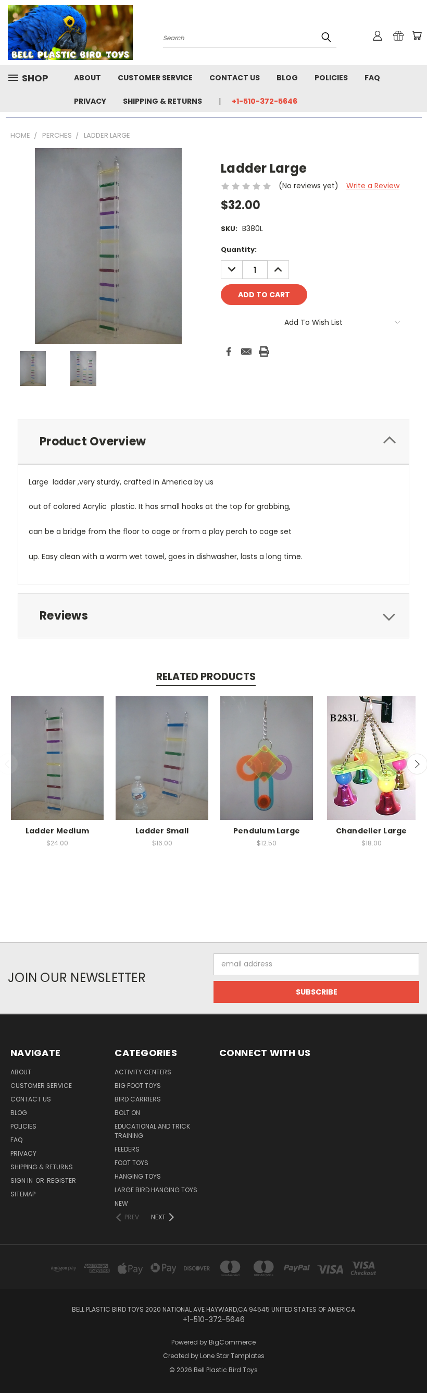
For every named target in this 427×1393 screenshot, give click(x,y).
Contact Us (234, 77)
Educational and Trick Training (152, 1131)
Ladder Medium (57, 831)
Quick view (57, 746)
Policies (331, 77)
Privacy (90, 101)
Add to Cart (58, 765)
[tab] (213, 441)
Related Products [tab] (206, 677)
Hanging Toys (138, 1176)
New (121, 1203)
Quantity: (239, 250)
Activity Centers (143, 1072)
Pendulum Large (266, 831)
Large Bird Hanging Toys (156, 1189)
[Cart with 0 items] (416, 35)
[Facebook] (228, 351)
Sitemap (22, 1194)
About (87, 77)
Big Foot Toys (138, 1085)
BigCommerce (232, 1342)
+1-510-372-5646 (264, 101)
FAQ (372, 77)
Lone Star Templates (232, 1355)
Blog (287, 77)
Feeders (127, 1149)
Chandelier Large (371, 831)
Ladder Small (162, 831)
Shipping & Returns (162, 101)
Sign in (22, 1180)
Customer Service (155, 77)
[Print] (264, 351)
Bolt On (127, 1112)
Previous (411, 1360)
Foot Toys (131, 1162)
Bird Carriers (138, 1099)
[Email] (246, 351)
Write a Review (372, 185)
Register (61, 1180)
